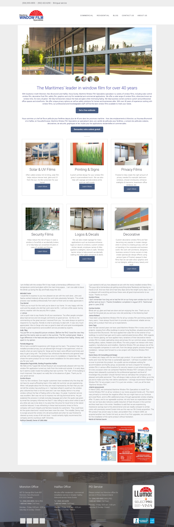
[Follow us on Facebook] (133, 3)
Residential (103, 15)
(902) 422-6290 (63, 501)
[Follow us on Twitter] (140, 3)
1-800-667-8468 (25, 504)
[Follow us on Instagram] (153, 3)
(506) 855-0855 (28, 501)
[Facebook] (22, 521)
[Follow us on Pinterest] (146, 3)
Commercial (86, 15)
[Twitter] (29, 521)
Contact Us (128, 15)
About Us (142, 15)
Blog (115, 15)
